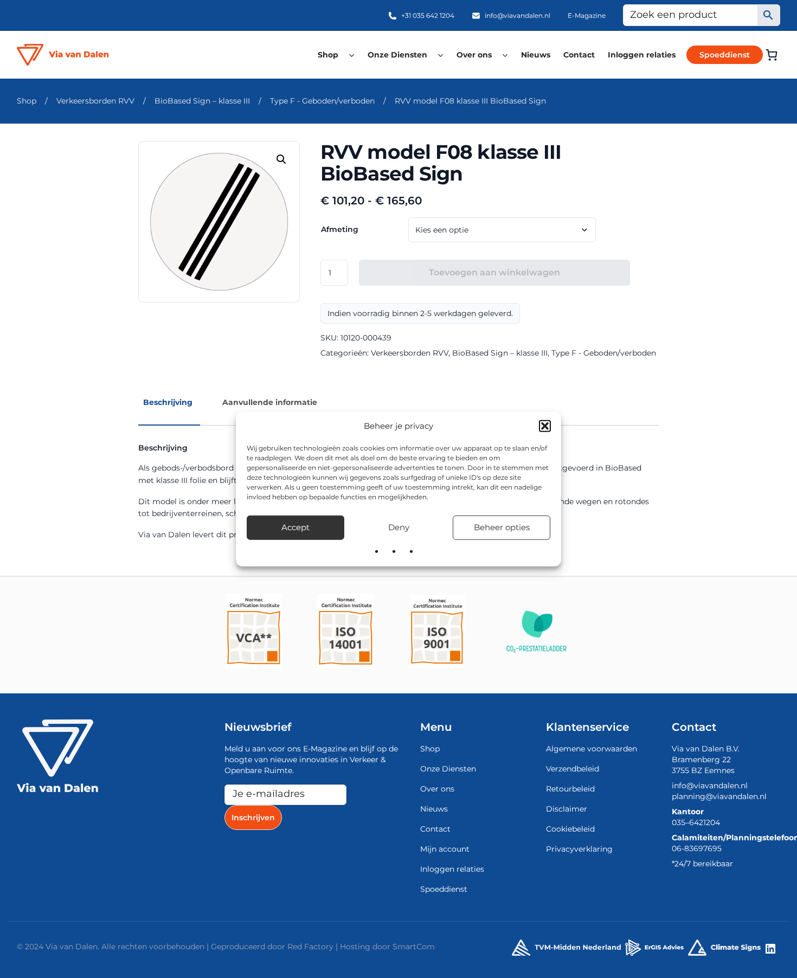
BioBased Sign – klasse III (202, 101)
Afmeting (339, 229)
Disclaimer (566, 809)
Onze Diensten (397, 55)
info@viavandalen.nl (517, 15)
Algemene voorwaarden (591, 749)
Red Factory (310, 946)
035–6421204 (696, 822)
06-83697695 (697, 848)
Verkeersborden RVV (95, 101)
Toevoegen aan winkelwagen (494, 272)
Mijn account (445, 849)
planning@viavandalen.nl (719, 796)
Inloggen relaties (642, 55)
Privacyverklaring (579, 849)
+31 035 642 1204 (427, 15)
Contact (579, 55)
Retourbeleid (570, 789)
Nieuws (535, 55)
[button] (544, 426)
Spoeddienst (724, 55)
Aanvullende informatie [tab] (269, 402)
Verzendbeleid (572, 769)
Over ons (474, 55)
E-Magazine (587, 15)
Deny (398, 527)
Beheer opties (502, 527)
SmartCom (414, 946)
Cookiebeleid (570, 829)
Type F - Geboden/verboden (322, 101)
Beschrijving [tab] (167, 402)
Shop (328, 55)
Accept (295, 527)
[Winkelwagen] (771, 54)
